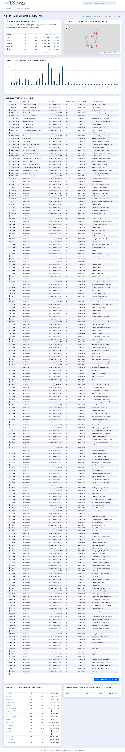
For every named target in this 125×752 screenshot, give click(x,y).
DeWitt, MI (9, 699)
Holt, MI (8, 719)
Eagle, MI (9, 705)
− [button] (66, 28)
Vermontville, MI (10, 737)
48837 (67, 694)
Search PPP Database (23, 8)
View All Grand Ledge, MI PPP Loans (106, 679)
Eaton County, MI (98, 16)
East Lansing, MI (11, 708)
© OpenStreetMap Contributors (112, 52)
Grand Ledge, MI (11, 717)
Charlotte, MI (9, 696)
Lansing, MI (9, 722)
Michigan (89, 16)
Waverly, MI (9, 739)
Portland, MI (9, 728)
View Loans (55, 35)
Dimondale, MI (10, 702)
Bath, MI (8, 694)
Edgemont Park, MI (11, 711)
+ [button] (66, 26)
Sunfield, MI (9, 734)
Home (9, 8)
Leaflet (102, 52)
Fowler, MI (9, 714)
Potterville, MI (10, 731)
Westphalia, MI (10, 742)
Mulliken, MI (9, 725)
